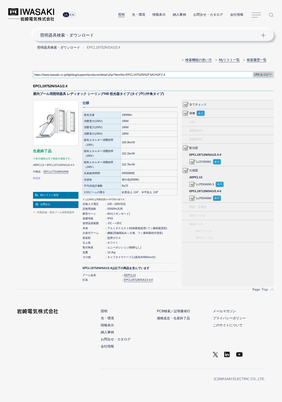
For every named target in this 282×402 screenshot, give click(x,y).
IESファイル (197, 215)
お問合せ (45, 204)
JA (66, 15)
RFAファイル (204, 237)
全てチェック (198, 104)
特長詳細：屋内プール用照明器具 (55, 212)
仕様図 (193, 170)
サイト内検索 (271, 15)
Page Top (260, 289)
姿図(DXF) (196, 130)
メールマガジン (224, 311)
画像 (192, 113)
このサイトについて (228, 325)
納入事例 (179, 14)
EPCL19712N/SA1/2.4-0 (138, 279)
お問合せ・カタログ (208, 14)
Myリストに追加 (49, 195)
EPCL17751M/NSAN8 (56, 171)
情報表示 (159, 14)
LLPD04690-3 (205, 184)
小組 (192, 121)
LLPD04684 (203, 198)
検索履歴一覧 (257, 60)
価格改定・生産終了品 (173, 318)
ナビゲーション (151, 35)
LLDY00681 (203, 161)
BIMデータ (196, 224)
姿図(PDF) (196, 139)
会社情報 (236, 14)
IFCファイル (204, 231)
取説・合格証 (198, 206)
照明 (121, 14)
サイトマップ (256, 15)
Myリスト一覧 (229, 60)
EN (72, 15)
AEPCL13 (130, 275)
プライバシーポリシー (229, 318)
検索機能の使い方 (198, 60)
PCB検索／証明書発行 (173, 311)
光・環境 (138, 14)
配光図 (193, 148)
